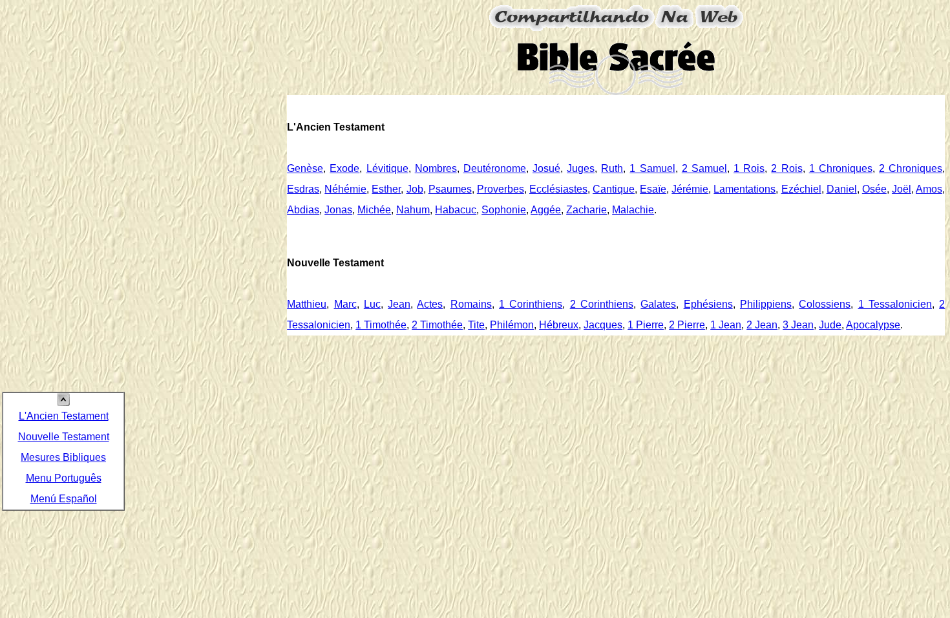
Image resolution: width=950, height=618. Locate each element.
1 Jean (725, 324)
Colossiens (824, 304)
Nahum (413, 209)
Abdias (303, 209)
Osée (874, 189)
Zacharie (586, 209)
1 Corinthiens (530, 304)
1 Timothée (380, 324)
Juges (581, 168)
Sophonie (503, 209)
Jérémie (689, 189)
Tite (476, 324)
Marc (345, 304)
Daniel (842, 189)
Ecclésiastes (558, 189)
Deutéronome (494, 168)
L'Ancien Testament (64, 415)
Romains (471, 304)
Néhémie (345, 189)
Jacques (603, 324)
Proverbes (500, 189)
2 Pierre (687, 324)
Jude (830, 324)
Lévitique (387, 168)
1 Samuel (652, 168)
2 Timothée (437, 324)
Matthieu (306, 304)
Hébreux (558, 324)
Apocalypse (873, 324)
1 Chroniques (840, 168)
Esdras (303, 189)
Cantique (614, 189)
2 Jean (761, 324)
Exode (344, 168)
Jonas (338, 209)
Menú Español (63, 498)
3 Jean (798, 324)
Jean (399, 304)
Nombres (436, 168)
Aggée (546, 209)
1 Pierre (646, 324)
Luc (372, 304)
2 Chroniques (910, 168)
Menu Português (63, 478)
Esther (386, 189)
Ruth (612, 168)
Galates (658, 304)
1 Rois (749, 168)
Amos (929, 189)
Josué (546, 168)
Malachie (633, 209)
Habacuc (455, 209)
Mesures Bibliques (63, 457)
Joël (901, 189)
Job (414, 189)
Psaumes (450, 189)
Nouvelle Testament (63, 436)
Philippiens (766, 304)
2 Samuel (704, 168)
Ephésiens (708, 304)
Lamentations (744, 189)
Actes (430, 304)
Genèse (305, 168)
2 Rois (786, 168)
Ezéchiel (801, 189)
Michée (374, 209)
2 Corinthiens (601, 304)
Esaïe (653, 189)
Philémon (512, 324)
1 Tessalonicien (895, 304)
